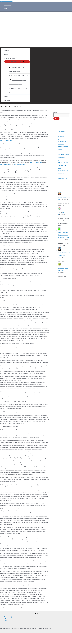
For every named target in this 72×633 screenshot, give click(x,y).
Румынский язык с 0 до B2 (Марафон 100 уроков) (17, 82)
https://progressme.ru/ (19, 164)
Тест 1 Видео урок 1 (64, 255)
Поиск (55, 112)
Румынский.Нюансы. (63, 162)
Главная (6, 50)
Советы (59, 168)
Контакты (7, 100)
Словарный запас (62, 165)
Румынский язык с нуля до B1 (19, 75)
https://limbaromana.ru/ (6, 140)
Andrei (59, 212)
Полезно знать (61, 157)
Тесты (6, 96)
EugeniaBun (61, 268)
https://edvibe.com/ (5, 164)
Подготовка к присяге (63, 154)
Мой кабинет (7, 5)
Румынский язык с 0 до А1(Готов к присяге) (16, 69)
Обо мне (6, 54)
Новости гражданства (63, 151)
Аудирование (61, 131)
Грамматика (61, 139)
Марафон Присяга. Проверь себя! (18, 90)
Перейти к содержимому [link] (6, 1)
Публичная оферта (9, 621)
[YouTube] (35, 614)
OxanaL (60, 232)
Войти (5, 8)
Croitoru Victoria (62, 197)
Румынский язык (62, 160)
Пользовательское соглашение (12, 619)
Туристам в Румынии (63, 175)
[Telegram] (37, 614)
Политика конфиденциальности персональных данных (18, 617)
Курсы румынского (9, 58)
